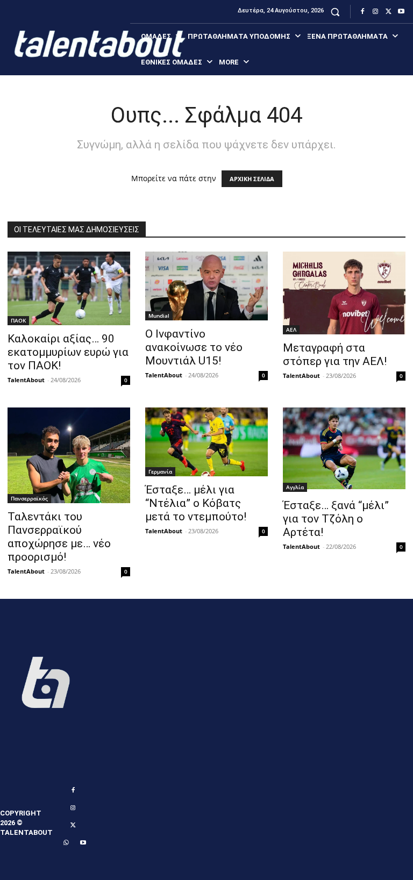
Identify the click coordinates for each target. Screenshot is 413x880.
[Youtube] (401, 11)
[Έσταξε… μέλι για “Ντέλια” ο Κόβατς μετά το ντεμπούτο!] (206, 441)
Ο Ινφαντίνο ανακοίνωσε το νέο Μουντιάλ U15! (194, 347)
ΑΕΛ (291, 329)
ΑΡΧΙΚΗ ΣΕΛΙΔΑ (252, 179)
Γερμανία (160, 471)
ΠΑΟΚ (18, 320)
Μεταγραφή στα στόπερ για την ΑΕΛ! (335, 354)
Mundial (158, 315)
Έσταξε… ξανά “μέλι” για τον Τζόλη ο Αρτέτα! (336, 519)
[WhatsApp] (65, 842)
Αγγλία (295, 487)
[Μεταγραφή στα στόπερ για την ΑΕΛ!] (344, 293)
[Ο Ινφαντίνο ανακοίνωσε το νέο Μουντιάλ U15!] (206, 286)
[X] (388, 11)
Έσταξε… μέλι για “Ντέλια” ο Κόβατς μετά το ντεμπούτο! (195, 503)
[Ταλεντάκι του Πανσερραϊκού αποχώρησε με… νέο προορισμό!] (69, 455)
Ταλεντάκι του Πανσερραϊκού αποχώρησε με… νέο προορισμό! (59, 536)
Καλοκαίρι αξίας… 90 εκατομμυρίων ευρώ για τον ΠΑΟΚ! (68, 352)
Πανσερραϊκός (29, 498)
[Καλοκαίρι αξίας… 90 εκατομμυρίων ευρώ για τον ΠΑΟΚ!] (69, 288)
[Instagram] (375, 11)
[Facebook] (362, 11)
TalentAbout (26, 380)
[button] (335, 11)
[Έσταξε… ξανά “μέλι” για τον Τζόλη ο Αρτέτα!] (344, 449)
